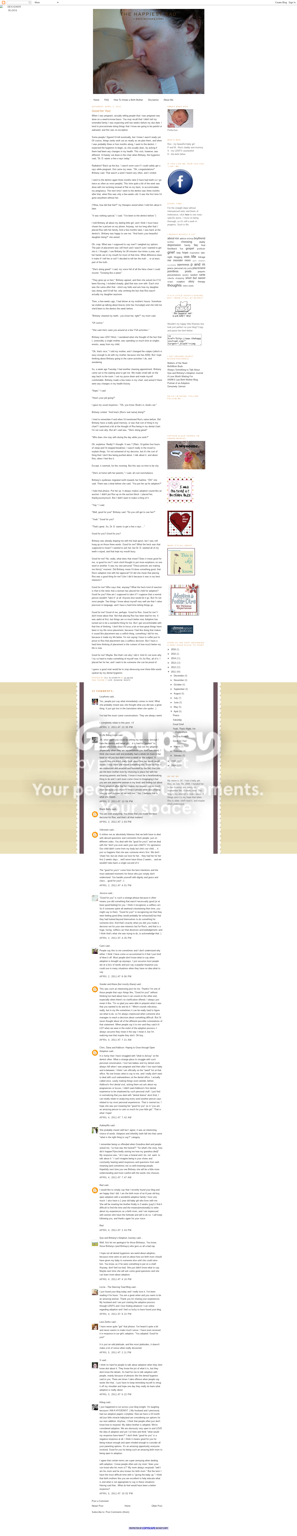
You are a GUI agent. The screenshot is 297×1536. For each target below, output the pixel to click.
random (118, 680)
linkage (201, 257)
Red (101, 1185)
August (178, 693)
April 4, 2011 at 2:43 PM (115, 1230)
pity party (187, 268)
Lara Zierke (105, 1322)
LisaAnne (104, 696)
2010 (174, 761)
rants (127, 680)
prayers (201, 271)
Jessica (103, 893)
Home (96, 100)
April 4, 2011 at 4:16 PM (115, 1279)
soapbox (181, 281)
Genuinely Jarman (176, 386)
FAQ (106, 100)
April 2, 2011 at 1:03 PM (115, 822)
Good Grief (178, 724)
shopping (179, 278)
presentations (174, 275)
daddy (202, 242)
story (191, 281)
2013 (174, 663)
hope (185, 252)
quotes (185, 275)
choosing (186, 241)
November (179, 680)
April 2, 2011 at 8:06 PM (115, 976)
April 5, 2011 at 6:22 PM (115, 1394)
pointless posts (179, 271)
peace (170, 268)
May (176, 707)
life (110, 680)
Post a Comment (100, 1501)
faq (196, 245)
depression (174, 245)
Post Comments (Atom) (117, 1512)
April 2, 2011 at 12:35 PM (116, 727)
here (187, 214)
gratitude (201, 249)
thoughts (174, 285)
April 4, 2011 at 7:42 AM (115, 1117)
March (177, 746)
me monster (175, 260)
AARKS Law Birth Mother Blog (182, 379)
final (203, 245)
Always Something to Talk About (183, 369)
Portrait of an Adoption (178, 383)
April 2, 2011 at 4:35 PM (115, 938)
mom (188, 260)
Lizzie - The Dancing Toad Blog (115, 1287)
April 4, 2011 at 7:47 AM (115, 1177)
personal (178, 268)
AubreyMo (105, 1125)
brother (170, 242)
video (185, 286)
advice (183, 238)
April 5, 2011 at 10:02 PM (116, 1493)
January (178, 755)
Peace (176, 715)
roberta (170, 278)
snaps (170, 282)
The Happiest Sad (148, 14)
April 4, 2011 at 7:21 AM (115, 1040)
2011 (174, 671)
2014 (174, 658)
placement (198, 268)
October (178, 684)
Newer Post (97, 1506)
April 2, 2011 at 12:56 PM (116, 801)
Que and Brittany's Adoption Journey (118, 1238)
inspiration (195, 253)
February (178, 751)
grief (171, 252)
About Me (168, 100)
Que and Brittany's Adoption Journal (185, 373)
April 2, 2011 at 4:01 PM (115, 885)
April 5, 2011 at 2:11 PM (115, 1352)
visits (191, 285)
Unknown (104, 829)
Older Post (157, 1506)
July (176, 698)
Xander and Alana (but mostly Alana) (118, 984)
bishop (190, 238)
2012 (174, 667)
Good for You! (180, 741)
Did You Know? (180, 736)
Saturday (177, 720)
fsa (181, 248)
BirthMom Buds (175, 366)
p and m (198, 264)
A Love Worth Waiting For (180, 376)
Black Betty (105, 809)
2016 (174, 649)
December (179, 675)
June (176, 702)
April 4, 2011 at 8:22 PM (115, 1314)
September (179, 689)
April (176, 711)
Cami (102, 946)
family (187, 245)
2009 (174, 765)
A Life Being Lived (109, 735)
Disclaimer (153, 100)
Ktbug (102, 1402)
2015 (174, 654)
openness (183, 264)
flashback (172, 248)
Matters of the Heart (177, 363)
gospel (190, 248)
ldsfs (187, 256)
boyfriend (199, 238)
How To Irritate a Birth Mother (128, 100)
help (179, 252)
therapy (201, 281)
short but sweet (195, 278)
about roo (173, 238)
